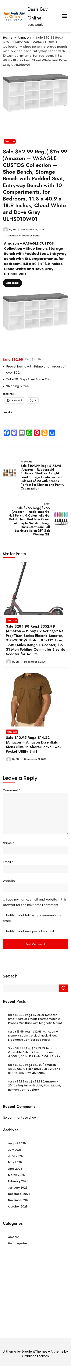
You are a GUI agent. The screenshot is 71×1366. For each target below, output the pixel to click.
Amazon (10, 141)
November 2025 (19, 1200)
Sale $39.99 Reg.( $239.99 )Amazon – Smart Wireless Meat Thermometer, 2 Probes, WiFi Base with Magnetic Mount (35, 1019)
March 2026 (16, 1175)
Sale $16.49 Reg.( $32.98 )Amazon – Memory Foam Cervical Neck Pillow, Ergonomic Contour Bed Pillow (33, 1036)
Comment (11, 790)
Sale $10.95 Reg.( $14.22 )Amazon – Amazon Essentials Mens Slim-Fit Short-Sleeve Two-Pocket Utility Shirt (33, 744)
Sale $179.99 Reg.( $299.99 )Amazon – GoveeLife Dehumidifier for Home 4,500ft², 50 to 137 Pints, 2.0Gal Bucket (34, 1052)
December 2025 (19, 1194)
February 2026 (18, 1181)
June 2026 (15, 1156)
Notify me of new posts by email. (30, 931)
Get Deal (12, 283)
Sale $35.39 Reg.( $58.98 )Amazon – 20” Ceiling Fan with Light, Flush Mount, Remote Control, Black (34, 1086)
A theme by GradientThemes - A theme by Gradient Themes (35, 1353)
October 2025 (18, 1206)
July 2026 (15, 1150)
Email (8, 862)
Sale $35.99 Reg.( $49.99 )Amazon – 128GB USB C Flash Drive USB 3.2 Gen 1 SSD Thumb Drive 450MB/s (34, 1069)
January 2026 (17, 1188)
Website (9, 881)
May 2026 (15, 1162)
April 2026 (15, 1169)
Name (8, 843)
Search (10, 976)
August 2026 (17, 1143)
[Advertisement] (35, 1293)
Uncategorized (18, 1243)
